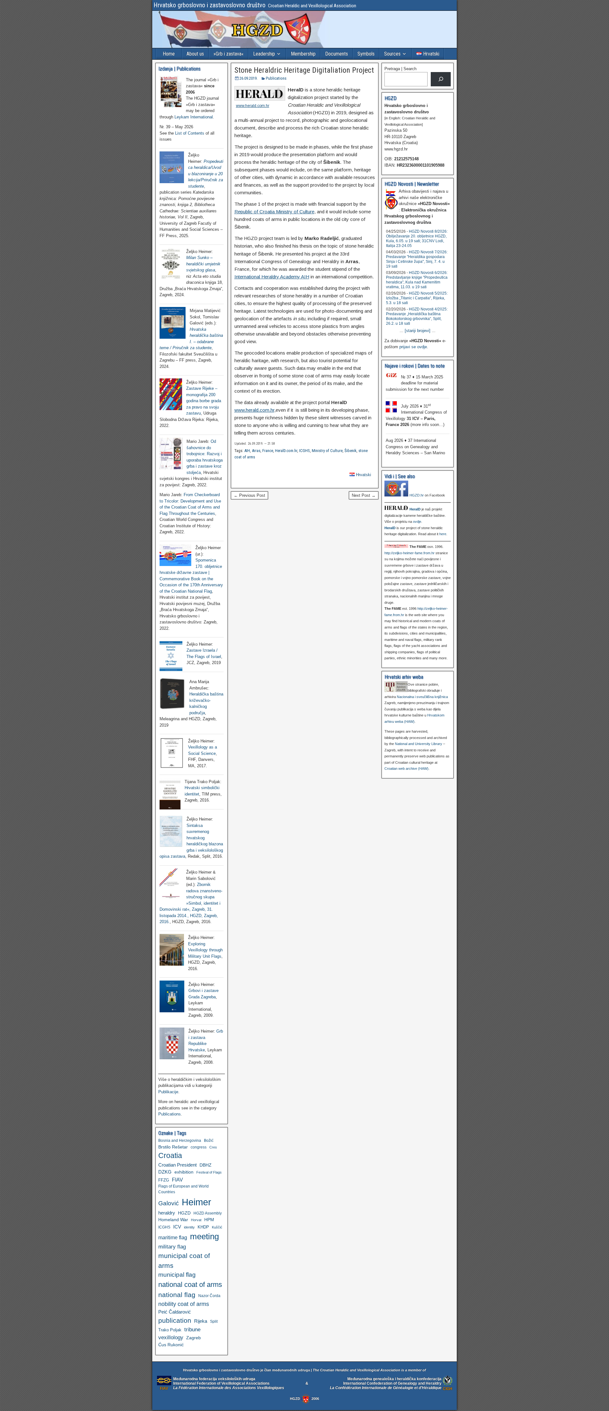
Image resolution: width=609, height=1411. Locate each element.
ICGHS (304, 450)
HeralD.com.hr (286, 450)
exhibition (183, 1172)
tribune (192, 1330)
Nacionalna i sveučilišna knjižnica (422, 697)
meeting (204, 1236)
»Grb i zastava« (228, 54)
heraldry (166, 1212)
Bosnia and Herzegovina (179, 1140)
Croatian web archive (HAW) (406, 768)
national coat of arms (190, 1284)
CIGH (447, 1389)
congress (198, 1147)
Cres (213, 1147)
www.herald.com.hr (252, 105)
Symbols (366, 54)
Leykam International (193, 117)
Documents (336, 54)
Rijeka (200, 1321)
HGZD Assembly (207, 1213)
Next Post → (364, 495)
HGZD (184, 1212)
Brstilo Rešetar (173, 1146)
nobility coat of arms (183, 1304)
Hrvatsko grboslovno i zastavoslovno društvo (209, 5)
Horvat (196, 1220)
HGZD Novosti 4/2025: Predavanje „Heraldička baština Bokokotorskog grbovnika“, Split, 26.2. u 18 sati (417, 316)
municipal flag (177, 1274)
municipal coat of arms (184, 1260)
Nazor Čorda (209, 1296)
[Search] (441, 79)
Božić (208, 1140)
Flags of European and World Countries (183, 1189)
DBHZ (206, 1165)
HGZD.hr (416, 495)
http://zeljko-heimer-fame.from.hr (409, 553)
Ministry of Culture (327, 450)
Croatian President (177, 1165)
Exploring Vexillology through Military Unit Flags (205, 950)
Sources (392, 54)
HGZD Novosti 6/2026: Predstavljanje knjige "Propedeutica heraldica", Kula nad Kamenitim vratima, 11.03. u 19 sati (417, 279)
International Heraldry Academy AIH (271, 276)
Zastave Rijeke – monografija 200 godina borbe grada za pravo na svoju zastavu (203, 401)
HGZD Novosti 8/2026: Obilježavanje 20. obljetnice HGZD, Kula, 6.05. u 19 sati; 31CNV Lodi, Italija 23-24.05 (417, 238)
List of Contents (189, 133)
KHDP (203, 1227)
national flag (176, 1294)
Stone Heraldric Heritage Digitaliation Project (304, 70)
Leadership (264, 54)
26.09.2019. (248, 78)
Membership (303, 54)
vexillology (170, 1337)
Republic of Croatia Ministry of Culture (274, 211)
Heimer (196, 1202)
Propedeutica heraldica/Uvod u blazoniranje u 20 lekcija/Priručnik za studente (205, 174)
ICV (177, 1226)
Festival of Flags (209, 1172)
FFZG (163, 1180)
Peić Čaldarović (174, 1311)
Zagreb (193, 1337)
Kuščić (217, 1227)
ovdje (417, 521)
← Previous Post (249, 495)
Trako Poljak (169, 1330)
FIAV (177, 1179)
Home (169, 54)
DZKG (165, 1172)
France (267, 450)
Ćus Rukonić (171, 1344)
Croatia (170, 1156)
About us (195, 54)
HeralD (415, 509)
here (442, 534)
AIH (247, 450)
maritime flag (172, 1237)
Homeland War (173, 1219)
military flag (172, 1247)
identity (189, 1227)
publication (174, 1320)
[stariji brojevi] (417, 330)
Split (214, 1321)
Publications (276, 78)
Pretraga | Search (400, 68)
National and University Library (418, 744)
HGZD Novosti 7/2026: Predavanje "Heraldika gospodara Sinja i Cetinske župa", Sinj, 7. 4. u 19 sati (417, 259)
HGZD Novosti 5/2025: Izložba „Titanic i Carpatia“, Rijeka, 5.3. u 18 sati (417, 298)
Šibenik (350, 450)
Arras (256, 450)
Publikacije (168, 1091)
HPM (209, 1219)
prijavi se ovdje (413, 346)
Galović (168, 1203)
